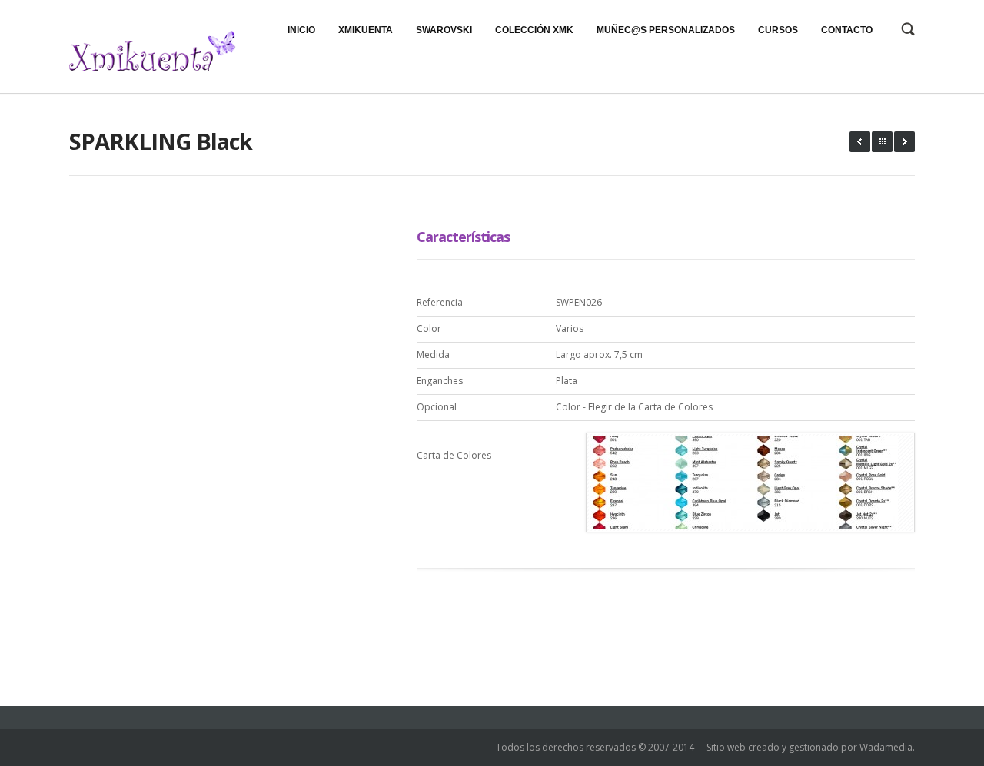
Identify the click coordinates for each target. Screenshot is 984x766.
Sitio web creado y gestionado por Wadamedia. (810, 747)
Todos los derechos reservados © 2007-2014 (595, 747)
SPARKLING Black (160, 141)
